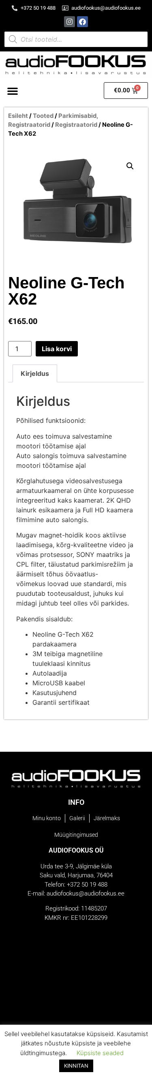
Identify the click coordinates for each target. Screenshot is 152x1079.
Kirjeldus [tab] (35, 373)
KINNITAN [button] (76, 1065)
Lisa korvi (57, 349)
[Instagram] (69, 21)
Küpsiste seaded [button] (100, 1053)
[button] (12, 90)
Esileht (18, 115)
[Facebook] (82, 21)
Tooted (43, 115)
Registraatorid (76, 124)
